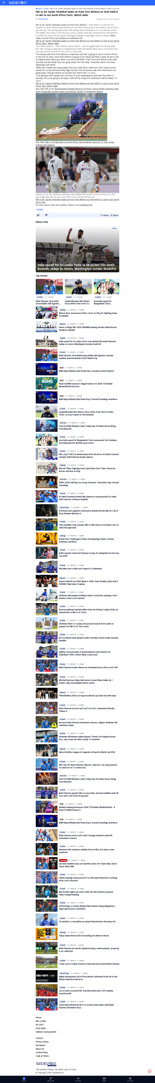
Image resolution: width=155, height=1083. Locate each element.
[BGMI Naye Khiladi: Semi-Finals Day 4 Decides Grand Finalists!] (47, 369)
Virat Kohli (41, 1028)
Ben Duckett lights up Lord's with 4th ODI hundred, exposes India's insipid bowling (86, 893)
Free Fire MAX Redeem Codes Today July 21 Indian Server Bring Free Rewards (87, 427)
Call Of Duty (64, 507)
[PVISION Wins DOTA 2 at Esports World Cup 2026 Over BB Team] (47, 694)
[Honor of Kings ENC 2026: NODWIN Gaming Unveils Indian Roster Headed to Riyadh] (47, 327)
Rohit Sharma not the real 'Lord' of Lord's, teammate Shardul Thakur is (86, 709)
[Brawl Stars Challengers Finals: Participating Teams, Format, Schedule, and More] (47, 538)
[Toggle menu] (3, 2)
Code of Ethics (42, 1056)
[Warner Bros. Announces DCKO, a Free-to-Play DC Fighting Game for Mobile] (47, 313)
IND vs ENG (41, 1021)
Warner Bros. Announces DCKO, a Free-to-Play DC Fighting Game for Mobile (88, 314)
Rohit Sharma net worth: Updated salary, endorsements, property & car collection (89, 949)
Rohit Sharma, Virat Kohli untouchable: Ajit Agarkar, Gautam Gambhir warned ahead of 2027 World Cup (47, 302)
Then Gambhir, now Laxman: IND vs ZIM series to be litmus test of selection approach (89, 526)
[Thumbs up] (38, 215)
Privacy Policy (42, 1041)
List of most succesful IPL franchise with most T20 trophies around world (86, 992)
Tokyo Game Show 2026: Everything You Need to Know (84, 935)
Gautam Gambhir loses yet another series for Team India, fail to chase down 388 (88, 865)
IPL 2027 (40, 1024)
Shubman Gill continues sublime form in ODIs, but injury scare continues (86, 850)
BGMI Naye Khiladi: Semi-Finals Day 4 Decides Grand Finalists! (86, 371)
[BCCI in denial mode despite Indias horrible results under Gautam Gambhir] (47, 637)
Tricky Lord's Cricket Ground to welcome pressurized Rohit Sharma (89, 963)
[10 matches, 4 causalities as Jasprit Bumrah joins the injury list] (47, 920)
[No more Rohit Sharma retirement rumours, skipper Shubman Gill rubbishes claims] (47, 722)
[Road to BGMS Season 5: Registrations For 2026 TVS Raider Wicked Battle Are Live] (47, 383)
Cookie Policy (42, 1052)
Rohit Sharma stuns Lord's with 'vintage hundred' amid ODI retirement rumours (85, 836)
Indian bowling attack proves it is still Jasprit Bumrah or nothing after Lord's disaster (88, 879)
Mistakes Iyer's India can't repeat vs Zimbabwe (80, 568)
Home (38, 1017)
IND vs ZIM (50, 1081)
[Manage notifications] (149, 1071)
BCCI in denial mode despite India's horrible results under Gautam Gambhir (88, 639)
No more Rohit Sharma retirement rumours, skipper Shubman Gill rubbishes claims (88, 723)
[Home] (18, 2)
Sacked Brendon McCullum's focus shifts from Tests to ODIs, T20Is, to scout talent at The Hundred (77, 302)
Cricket (40, 210)
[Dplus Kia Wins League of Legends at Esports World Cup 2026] (47, 750)
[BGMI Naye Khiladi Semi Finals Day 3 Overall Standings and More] (47, 397)
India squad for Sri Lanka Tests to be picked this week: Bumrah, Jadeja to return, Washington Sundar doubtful (77, 267)
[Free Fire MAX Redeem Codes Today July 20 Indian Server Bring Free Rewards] (47, 778)
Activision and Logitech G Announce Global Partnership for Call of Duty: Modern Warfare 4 (88, 512)
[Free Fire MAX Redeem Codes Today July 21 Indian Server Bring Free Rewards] (47, 426)
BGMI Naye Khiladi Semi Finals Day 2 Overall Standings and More (88, 822)
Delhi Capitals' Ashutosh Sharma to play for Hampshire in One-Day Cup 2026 (89, 554)
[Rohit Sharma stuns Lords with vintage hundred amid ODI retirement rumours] (47, 835)
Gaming (62, 310)
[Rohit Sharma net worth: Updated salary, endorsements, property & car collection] (47, 948)
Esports (62, 324)
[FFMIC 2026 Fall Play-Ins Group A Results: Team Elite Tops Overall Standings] (47, 482)
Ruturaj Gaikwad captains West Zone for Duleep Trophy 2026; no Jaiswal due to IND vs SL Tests (88, 611)
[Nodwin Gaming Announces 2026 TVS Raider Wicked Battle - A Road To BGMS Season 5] (47, 807)
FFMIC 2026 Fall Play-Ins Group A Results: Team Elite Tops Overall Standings (89, 483)
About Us (40, 1048)
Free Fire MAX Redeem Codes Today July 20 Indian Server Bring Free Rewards (87, 780)
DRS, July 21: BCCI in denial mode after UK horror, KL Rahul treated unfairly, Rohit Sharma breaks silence (88, 455)
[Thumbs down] (46, 215)
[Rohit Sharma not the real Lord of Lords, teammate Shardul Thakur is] (47, 708)
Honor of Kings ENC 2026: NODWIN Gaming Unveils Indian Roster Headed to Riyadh (88, 328)
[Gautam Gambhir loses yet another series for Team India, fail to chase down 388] (47, 863)
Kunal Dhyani (43, 19)
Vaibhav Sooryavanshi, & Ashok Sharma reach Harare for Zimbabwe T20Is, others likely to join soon (85, 653)
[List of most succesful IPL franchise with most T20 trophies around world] (47, 990)
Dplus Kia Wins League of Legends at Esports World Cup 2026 (87, 752)
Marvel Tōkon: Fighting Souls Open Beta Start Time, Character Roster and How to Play (87, 469)
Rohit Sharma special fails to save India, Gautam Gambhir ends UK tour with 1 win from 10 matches (88, 794)
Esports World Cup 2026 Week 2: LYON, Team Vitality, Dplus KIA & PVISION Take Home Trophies (88, 582)
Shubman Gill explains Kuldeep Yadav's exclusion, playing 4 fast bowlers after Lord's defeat (88, 596)
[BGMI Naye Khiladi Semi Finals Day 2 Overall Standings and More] (47, 821)
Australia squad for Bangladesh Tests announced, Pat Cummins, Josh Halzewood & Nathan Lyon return (106, 302)
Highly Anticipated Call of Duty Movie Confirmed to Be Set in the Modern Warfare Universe (88, 978)
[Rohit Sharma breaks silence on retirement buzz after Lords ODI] (47, 665)
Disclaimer (40, 1045)
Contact (39, 1038)
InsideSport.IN (85, 205)
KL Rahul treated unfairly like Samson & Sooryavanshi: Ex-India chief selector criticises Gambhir (87, 498)
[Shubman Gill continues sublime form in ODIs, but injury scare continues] (47, 849)
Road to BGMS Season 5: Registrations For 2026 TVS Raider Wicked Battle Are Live (86, 385)
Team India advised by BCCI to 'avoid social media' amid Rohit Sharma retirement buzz (86, 1006)
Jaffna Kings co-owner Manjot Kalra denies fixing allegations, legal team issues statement (87, 907)
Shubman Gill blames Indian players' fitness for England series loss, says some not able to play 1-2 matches (87, 738)
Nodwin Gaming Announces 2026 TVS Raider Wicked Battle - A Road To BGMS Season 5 (87, 808)
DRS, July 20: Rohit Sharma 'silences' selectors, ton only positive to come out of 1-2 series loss (88, 766)
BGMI (61, 368)
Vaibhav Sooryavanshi (46, 1031)
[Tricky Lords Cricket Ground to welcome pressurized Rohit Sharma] (47, 962)
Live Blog (63, 860)
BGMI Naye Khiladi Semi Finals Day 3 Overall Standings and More (88, 399)
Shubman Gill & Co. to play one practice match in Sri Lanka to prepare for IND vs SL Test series (86, 625)
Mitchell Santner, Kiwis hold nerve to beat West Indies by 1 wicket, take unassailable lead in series (86, 681)
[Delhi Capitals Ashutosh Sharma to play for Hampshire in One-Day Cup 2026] (47, 553)
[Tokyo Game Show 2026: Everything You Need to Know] (47, 934)
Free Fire (63, 423)
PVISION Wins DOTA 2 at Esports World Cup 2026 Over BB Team (87, 695)
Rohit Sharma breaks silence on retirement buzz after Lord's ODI (88, 667)
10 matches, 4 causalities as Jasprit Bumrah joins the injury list (87, 921)
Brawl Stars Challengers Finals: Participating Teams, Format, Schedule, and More (86, 540)
